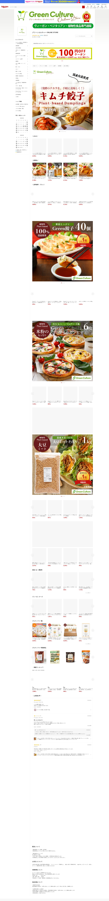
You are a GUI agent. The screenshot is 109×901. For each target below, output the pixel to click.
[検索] (83, 7)
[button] (104, 4)
